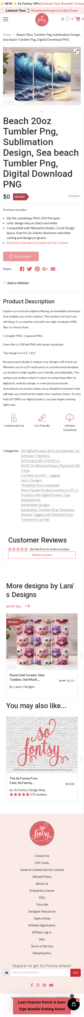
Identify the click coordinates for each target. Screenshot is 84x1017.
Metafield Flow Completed (40, 485)
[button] (42, 1006)
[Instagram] (37, 985)
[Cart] (78, 18)
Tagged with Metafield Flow (53, 514)
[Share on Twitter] (29, 268)
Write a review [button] (42, 555)
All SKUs (53, 460)
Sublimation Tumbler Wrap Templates (47, 509)
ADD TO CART (61, 661)
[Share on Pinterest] (37, 268)
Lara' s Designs (31, 480)
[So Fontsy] (42, 19)
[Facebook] (32, 985)
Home (7, 34)
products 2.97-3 (66, 490)
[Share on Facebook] (22, 268)
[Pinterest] (44, 985)
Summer (26, 514)
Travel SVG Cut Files (35, 519)
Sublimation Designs (35, 505)
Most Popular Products (37, 490)
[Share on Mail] (53, 268)
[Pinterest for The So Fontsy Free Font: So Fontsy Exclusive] (44, 764)
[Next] (72, 77)
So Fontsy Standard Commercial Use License (37, 242)
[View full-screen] (76, 51)
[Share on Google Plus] (45, 268)
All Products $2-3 (33, 460)
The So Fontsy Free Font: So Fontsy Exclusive (23, 780)
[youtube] (51, 985)
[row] (42, 655)
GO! (76, 972)
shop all (14, 606)
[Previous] (11, 77)
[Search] (62, 18)
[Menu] (13, 18)
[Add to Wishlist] (75, 615)
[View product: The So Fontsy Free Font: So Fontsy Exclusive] (41, 745)
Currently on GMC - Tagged (40, 475)
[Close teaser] (72, 996)
